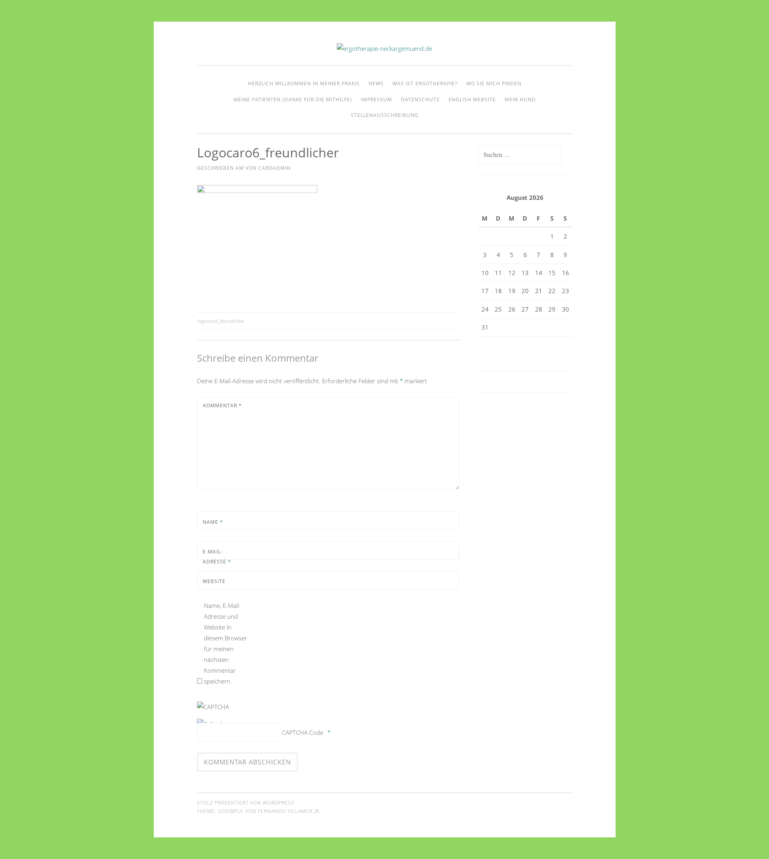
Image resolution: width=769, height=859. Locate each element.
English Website (472, 99)
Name (213, 522)
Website (214, 581)
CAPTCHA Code (302, 732)
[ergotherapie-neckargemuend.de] (384, 48)
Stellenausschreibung (385, 115)
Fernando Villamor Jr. (289, 811)
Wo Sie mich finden (493, 83)
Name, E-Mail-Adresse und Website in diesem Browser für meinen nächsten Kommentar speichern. (225, 643)
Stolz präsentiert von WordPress (245, 802)
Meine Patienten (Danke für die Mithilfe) (293, 99)
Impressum (376, 99)
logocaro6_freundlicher (220, 321)
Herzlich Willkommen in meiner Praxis (304, 83)
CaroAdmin (274, 168)
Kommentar (222, 405)
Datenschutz (420, 99)
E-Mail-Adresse (217, 556)
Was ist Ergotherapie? (425, 83)
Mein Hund (520, 99)
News (376, 83)
